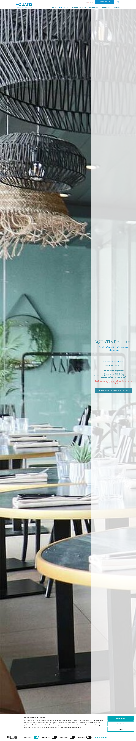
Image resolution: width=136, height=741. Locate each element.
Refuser (120, 729)
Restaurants (64, 7)
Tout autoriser (120, 718)
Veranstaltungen (79, 7)
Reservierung (104, 2)
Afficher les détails (101, 737)
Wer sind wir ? (61, 2)
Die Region (78, 2)
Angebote (106, 7)
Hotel (54, 7)
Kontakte (71, 2)
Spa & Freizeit (94, 7)
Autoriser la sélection (120, 724)
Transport (117, 7)
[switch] (54, 737)
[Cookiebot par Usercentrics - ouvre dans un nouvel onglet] (12, 737)
